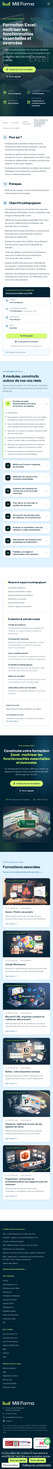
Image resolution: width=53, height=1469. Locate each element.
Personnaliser (10, 1465)
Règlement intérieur (10, 1376)
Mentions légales (9, 1368)
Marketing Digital (9, 1311)
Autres (5, 1280)
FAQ (4, 1357)
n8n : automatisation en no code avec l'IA (19, 1234)
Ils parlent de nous (10, 1338)
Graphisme (7, 1292)
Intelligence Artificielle (11, 1296)
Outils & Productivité (14, 19)
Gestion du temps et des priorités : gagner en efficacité (24, 1253)
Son (4, 1322)
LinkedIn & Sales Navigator (13, 1241)
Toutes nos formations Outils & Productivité (21, 872)
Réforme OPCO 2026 (11, 1345)
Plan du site (7, 1379)
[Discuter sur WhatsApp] (47, 1441)
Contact (6, 1353)
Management (8, 1307)
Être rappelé (15, 76)
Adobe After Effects (10, 1263)
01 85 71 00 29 (11, 1413)
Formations (15, 123)
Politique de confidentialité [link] (36, 1465)
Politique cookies (9, 1387)
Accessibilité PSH (9, 1383)
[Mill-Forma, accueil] (18, 4)
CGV (4, 1372)
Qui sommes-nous (10, 1334)
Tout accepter (18, 1460)
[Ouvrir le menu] (48, 3)
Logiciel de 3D (8, 1303)
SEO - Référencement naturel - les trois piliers (20, 1245)
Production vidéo (9, 1319)
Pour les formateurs (10, 1341)
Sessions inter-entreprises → (15, 1269)
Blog (4, 1349)
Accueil (5, 123)
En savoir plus (12, 721)
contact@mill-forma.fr (14, 1417)
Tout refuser (37, 1460)
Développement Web (11, 1288)
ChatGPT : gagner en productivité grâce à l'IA (20, 1237)
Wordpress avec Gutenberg (13, 1249)
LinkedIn (9, 1421)
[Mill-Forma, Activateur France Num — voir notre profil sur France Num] (41, 1443)
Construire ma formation (21, 69)
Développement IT (10, 1284)
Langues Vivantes (10, 1299)
